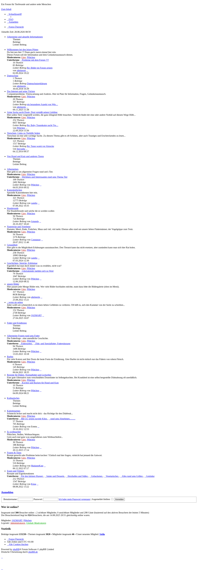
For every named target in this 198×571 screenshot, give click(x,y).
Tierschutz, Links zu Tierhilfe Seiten (23, 133)
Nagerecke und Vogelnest (18, 226)
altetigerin (21, 70)
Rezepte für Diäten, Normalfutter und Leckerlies (29, 375)
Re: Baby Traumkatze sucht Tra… (42, 125)
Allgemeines (12, 169)
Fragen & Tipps (14, 452)
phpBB (16, 549)
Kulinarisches (13, 398)
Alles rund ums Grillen (132, 476)
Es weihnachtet (14, 432)
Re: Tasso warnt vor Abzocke (40, 146)
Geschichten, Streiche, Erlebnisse (22, 263)
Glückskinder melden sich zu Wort (37, 271)
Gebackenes (97, 476)
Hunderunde (12, 208)
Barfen (10, 356)
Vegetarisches (112, 476)
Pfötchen (31, 57)
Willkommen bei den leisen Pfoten (22, 49)
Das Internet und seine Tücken (21, 91)
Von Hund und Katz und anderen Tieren (25, 156)
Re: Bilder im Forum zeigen (39, 68)
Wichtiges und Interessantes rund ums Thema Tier (44, 177)
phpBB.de (33, 552)
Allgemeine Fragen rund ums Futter (23, 335)
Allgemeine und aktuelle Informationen (25, 37)
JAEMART (36, 315)
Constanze (36, 239)
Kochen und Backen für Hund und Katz (40, 382)
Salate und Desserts (55, 476)
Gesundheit (12, 245)
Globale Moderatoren (36, 523)
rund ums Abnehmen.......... (62, 418)
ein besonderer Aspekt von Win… (42, 104)
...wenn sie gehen (15, 302)
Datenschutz (12, 75)
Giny (23, 57)
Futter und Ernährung (17, 323)
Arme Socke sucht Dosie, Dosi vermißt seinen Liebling (32, 112)
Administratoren (17, 523)
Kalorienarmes (13, 411)
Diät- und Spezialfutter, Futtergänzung (52, 343)
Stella (102, 534)
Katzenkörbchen (14, 190)
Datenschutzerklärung (37, 83)
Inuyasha (21, 149)
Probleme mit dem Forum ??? (35, 60)
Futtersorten (26, 343)
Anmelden (7, 492)
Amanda (35, 221)
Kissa (33, 484)
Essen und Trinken (15, 471)
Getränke (150, 476)
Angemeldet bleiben (101, 499)
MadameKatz (37, 465)
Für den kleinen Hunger (32, 476)
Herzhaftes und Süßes (78, 476)
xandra (34, 203)
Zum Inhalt (6, 9)
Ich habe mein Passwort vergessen (74, 499)
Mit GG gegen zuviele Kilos (34, 418)
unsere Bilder (13, 284)
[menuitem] (10, 19)
